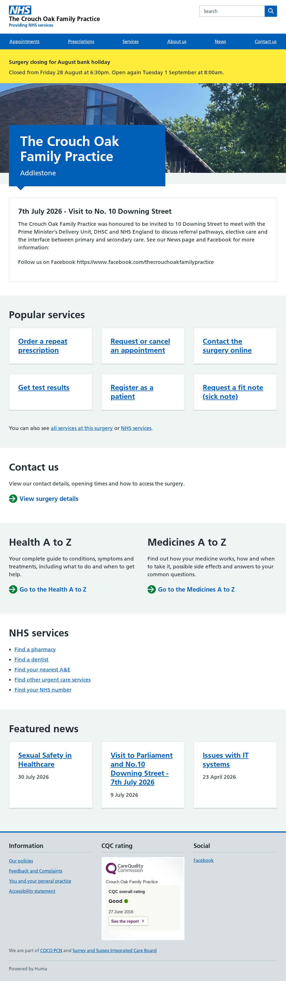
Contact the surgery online (227, 346)
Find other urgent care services (52, 680)
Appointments (24, 41)
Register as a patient (132, 392)
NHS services (136, 428)
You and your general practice (40, 881)
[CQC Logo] (124, 869)
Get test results (44, 387)
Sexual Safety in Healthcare (45, 760)
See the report (125, 921)
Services (131, 41)
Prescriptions (81, 41)
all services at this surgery (82, 428)
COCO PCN (51, 950)
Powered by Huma (28, 968)
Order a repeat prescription (42, 346)
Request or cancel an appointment (140, 346)
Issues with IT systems (226, 760)
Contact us (266, 41)
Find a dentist (31, 659)
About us (176, 41)
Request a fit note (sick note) (233, 392)
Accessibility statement (32, 891)
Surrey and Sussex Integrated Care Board (115, 950)
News (220, 41)
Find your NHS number (43, 690)
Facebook (204, 860)
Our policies (21, 861)
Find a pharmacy (35, 649)
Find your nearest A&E (42, 669)
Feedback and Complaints (35, 871)
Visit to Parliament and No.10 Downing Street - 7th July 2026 (142, 769)
